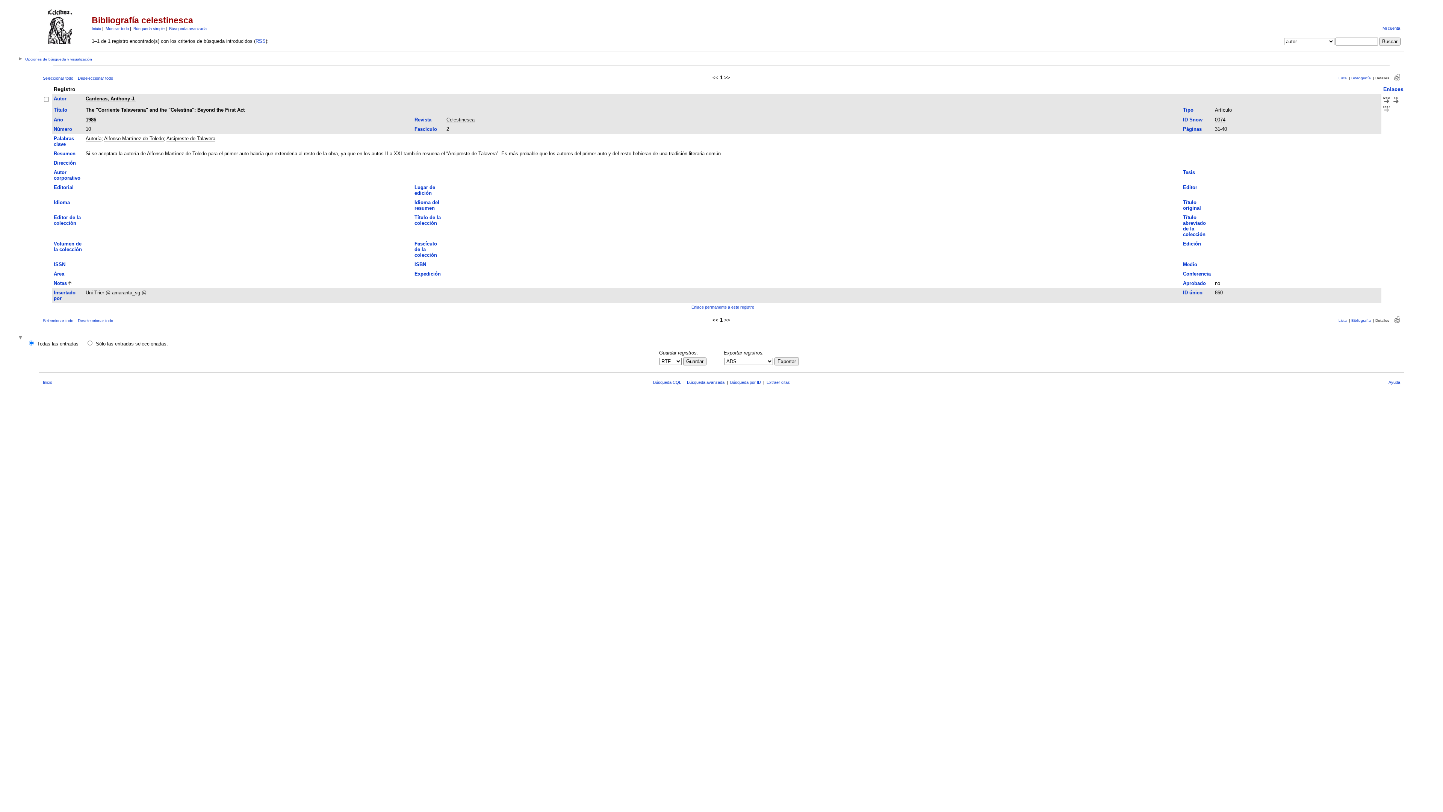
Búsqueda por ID (745, 382)
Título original (1192, 205)
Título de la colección (427, 220)
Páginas (1192, 129)
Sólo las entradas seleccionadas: (132, 344)
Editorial (64, 187)
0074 (1220, 120)
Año (58, 120)
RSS (261, 41)
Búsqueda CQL (667, 382)
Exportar (786, 361)
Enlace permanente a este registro (722, 307)
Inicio (96, 28)
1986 (91, 120)
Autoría (93, 138)
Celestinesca (460, 120)
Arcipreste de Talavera (190, 138)
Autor (60, 99)
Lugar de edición (424, 190)
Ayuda (1394, 382)
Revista (422, 120)
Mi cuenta (1391, 28)
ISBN (420, 264)
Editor (1190, 187)
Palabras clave (64, 141)
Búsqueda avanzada (188, 28)
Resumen (65, 153)
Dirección (65, 163)
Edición (1192, 244)
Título (60, 110)
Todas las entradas (58, 344)
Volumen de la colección (68, 246)
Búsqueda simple (149, 28)
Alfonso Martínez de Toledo (134, 138)
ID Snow (1192, 120)
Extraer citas (778, 382)
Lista (1343, 78)
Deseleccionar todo (95, 78)
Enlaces (1393, 89)
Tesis (1189, 172)
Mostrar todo (117, 28)
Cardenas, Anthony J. (111, 99)
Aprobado (1194, 283)
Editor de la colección (67, 220)
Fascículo (425, 129)
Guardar (694, 361)
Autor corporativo (67, 175)
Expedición (427, 274)
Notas (60, 283)
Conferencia (1197, 274)
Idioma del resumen (426, 205)
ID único (1192, 292)
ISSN (59, 264)
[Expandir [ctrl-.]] (21, 338)
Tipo (1188, 110)
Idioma (62, 202)
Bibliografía (1361, 78)
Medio (1190, 264)
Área (59, 274)
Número (63, 129)
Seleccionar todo (58, 78)
